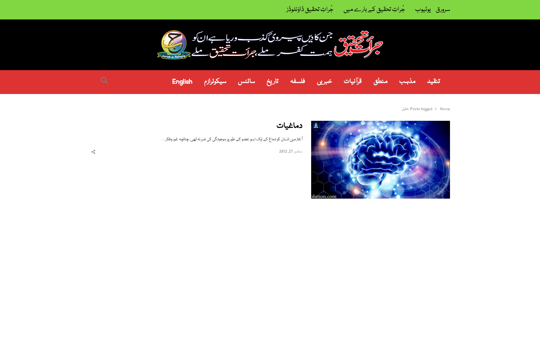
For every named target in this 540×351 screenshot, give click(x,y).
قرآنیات (353, 82)
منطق (381, 82)
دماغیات (289, 126)
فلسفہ (297, 82)
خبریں (324, 82)
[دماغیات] (380, 125)
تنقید (433, 82)
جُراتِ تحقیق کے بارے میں (374, 10)
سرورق (443, 10)
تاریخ (272, 82)
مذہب (407, 82)
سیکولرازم (215, 82)
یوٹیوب (423, 10)
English (182, 82)
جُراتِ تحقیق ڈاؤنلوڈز (310, 10)
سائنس (246, 82)
